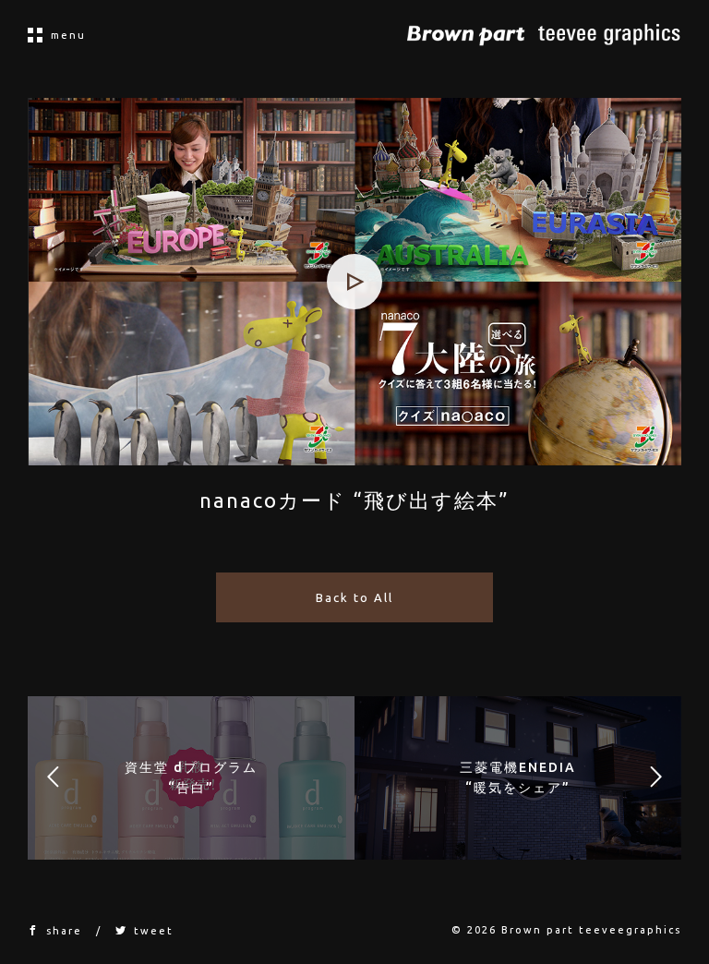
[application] (354, 281)
